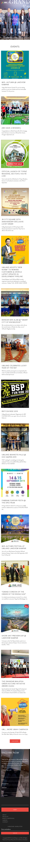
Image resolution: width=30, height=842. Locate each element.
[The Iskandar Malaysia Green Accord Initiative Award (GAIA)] (15, 664)
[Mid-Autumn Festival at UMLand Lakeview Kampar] (15, 529)
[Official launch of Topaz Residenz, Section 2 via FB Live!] (15, 154)
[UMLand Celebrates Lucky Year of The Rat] (15, 348)
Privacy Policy (10, 840)
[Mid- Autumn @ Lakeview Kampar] (15, 65)
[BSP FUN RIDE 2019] (15, 394)
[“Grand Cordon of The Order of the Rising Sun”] (15, 574)
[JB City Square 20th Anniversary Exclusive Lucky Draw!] (15, 202)
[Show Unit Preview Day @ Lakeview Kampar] (15, 618)
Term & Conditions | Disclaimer (20, 840)
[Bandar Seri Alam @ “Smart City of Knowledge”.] (15, 302)
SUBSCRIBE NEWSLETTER (15, 826)
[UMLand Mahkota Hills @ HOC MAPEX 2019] (15, 437)
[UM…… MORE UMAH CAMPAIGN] (15, 712)
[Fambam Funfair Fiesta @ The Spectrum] (15, 483)
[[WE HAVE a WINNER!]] (15, 110)
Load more (15, 741)
